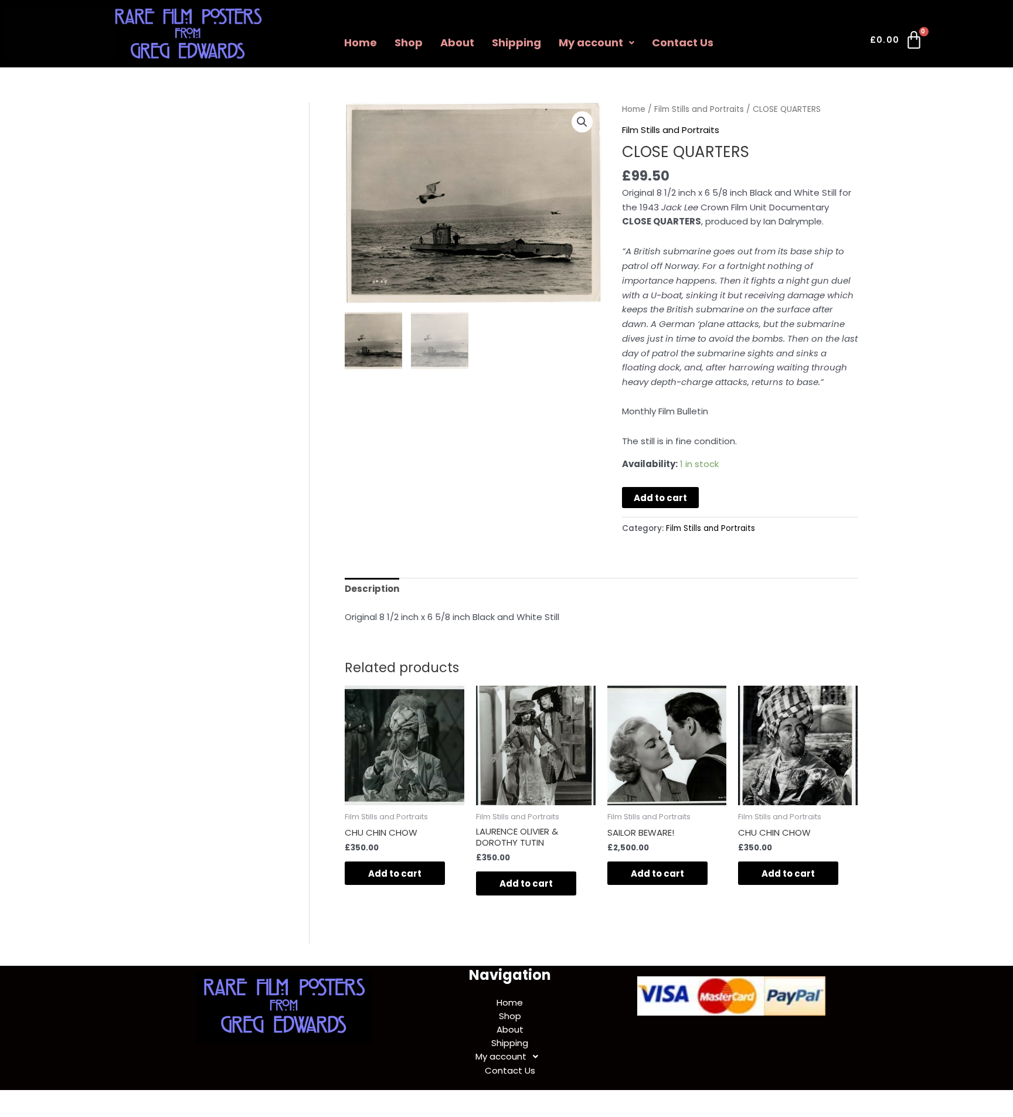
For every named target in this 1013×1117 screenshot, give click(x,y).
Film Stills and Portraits (699, 109)
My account (591, 42)
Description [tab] (372, 589)
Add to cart (660, 498)
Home (360, 42)
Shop (409, 42)
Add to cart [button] (394, 873)
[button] (596, 43)
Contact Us (682, 42)
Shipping (516, 42)
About (457, 42)
